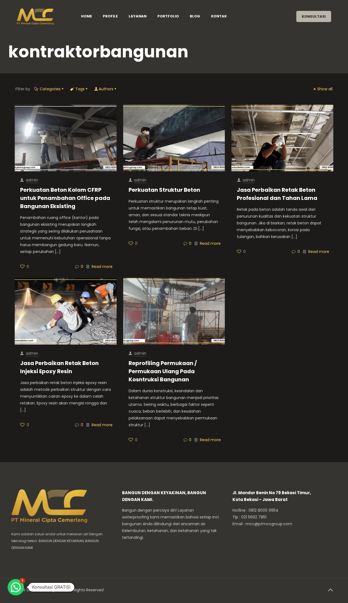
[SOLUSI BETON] (42, 16)
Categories (50, 89)
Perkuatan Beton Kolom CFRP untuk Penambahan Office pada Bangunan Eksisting (65, 198)
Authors (106, 89)
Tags (80, 89)
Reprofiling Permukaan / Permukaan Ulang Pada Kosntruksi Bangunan (163, 371)
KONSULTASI (314, 16)
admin (32, 180)
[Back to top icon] (331, 590)
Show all (325, 89)
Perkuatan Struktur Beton (164, 190)
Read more (102, 266)
